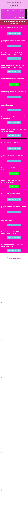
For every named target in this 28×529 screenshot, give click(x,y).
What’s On (9, 12)
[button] (14, 84)
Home (3, 10)
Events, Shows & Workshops (21, 14)
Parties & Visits (14, 14)
